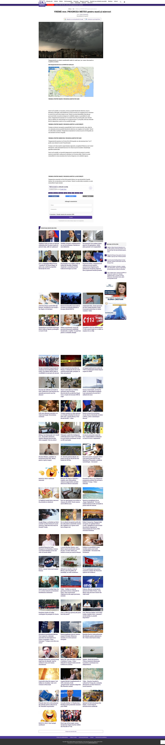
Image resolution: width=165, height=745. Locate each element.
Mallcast (84, 2)
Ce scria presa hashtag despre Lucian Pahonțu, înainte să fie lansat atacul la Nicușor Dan (116, 261)
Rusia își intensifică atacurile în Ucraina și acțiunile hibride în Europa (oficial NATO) (70, 307)
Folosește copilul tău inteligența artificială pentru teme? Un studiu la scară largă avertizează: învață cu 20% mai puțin (71, 437)
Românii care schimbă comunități (98, 1)
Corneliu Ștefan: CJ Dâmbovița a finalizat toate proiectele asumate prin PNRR (71, 704)
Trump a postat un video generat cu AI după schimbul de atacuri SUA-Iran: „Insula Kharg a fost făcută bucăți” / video (70, 415)
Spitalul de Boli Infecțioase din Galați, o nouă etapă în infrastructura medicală (92, 704)
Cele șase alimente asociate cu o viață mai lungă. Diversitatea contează (48, 414)
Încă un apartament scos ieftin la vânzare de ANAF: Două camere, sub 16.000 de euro (71, 501)
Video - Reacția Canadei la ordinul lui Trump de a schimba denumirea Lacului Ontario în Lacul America (92, 683)
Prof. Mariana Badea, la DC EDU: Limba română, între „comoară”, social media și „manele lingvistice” (92, 615)
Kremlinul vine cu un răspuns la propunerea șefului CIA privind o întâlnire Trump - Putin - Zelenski (93, 481)
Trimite (71, 217)
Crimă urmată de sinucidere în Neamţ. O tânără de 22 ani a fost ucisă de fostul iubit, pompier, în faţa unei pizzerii (70, 370)
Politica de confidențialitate (62, 737)
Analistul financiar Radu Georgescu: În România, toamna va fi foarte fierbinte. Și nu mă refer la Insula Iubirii (48, 549)
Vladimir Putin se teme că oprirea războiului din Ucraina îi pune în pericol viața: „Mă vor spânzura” (49, 245)
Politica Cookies (73, 737)
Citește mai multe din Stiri (70, 731)
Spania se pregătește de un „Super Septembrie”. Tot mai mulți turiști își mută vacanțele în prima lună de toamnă (93, 502)
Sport (72, 2)
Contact (91, 737)
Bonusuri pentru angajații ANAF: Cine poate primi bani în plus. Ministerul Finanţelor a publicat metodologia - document (93, 459)
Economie (76, 1)
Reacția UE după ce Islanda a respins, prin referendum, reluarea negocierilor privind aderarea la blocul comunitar (69, 481)
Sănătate (110, 1)
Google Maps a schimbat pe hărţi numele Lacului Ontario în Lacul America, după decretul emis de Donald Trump (49, 524)
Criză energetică (68, 1)
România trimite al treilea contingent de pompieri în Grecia (49, 613)
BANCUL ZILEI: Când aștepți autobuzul (47, 724)
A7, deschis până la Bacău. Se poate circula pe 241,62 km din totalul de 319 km (70, 458)
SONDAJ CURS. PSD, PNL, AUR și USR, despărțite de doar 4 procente (69, 4)
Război (61, 1)
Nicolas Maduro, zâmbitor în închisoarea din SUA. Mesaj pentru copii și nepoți (47, 458)
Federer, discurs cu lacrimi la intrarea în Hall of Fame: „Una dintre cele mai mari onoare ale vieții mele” (92, 591)
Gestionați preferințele (83, 737)
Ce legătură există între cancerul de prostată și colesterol (48, 501)
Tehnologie (77, 2)
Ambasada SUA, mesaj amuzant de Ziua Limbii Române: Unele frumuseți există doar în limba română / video (92, 308)
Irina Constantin (84, 14)
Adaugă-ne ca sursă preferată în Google (75, 19)
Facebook (55, 196)
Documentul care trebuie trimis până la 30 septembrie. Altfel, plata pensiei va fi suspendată (92, 245)
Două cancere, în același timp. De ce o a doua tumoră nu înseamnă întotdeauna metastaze (49, 590)
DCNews (42, 4)
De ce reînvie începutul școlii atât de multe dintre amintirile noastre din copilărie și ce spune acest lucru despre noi (71, 524)
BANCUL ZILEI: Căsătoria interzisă (46, 479)
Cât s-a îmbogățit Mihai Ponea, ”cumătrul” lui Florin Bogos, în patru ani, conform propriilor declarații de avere (48, 266)
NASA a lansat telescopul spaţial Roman (48, 569)
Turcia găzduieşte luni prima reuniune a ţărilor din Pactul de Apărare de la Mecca (92, 570)
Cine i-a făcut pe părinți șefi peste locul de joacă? (71, 613)
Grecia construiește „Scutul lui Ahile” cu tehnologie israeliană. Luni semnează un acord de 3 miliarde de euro (92, 392)
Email (89, 196)
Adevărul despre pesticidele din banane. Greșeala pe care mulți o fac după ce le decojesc (48, 307)
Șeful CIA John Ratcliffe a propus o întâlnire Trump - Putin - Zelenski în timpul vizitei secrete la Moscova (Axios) (71, 662)
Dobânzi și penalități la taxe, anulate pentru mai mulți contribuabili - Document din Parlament (91, 549)
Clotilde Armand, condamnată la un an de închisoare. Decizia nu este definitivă (70, 245)
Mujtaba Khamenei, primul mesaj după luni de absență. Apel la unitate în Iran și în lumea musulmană (49, 662)
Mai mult (90, 2)
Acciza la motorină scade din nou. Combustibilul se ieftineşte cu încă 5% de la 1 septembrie (92, 436)
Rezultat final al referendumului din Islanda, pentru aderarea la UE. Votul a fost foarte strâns (92, 635)
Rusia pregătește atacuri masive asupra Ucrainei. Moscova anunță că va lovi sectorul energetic (70, 636)
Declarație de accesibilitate (101, 737)
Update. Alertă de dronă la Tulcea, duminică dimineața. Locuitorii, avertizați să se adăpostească (91, 662)
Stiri (73, 8)
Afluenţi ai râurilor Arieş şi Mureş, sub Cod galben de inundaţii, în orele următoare (69, 570)
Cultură (116, 1)
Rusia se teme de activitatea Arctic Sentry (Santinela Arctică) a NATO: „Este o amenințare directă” (93, 415)
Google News (63, 189)
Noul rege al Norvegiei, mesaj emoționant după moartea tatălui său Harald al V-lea (71, 724)
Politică (56, 1)
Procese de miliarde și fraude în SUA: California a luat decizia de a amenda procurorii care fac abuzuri (49, 392)
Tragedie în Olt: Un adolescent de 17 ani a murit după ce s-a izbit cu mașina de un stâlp (93, 329)
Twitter (72, 196)
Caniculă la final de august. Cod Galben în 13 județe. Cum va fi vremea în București (48, 682)
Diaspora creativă (84, 1)
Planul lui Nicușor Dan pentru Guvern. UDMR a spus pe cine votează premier (116, 255)
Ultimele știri (49, 1)
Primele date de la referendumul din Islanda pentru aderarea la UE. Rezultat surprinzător (48, 704)
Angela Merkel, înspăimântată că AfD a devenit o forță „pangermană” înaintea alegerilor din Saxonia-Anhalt (71, 683)
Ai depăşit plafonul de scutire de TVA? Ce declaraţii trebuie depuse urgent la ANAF (93, 369)
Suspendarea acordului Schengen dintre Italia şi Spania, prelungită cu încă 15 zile (49, 329)
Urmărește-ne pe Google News (93, 19)
